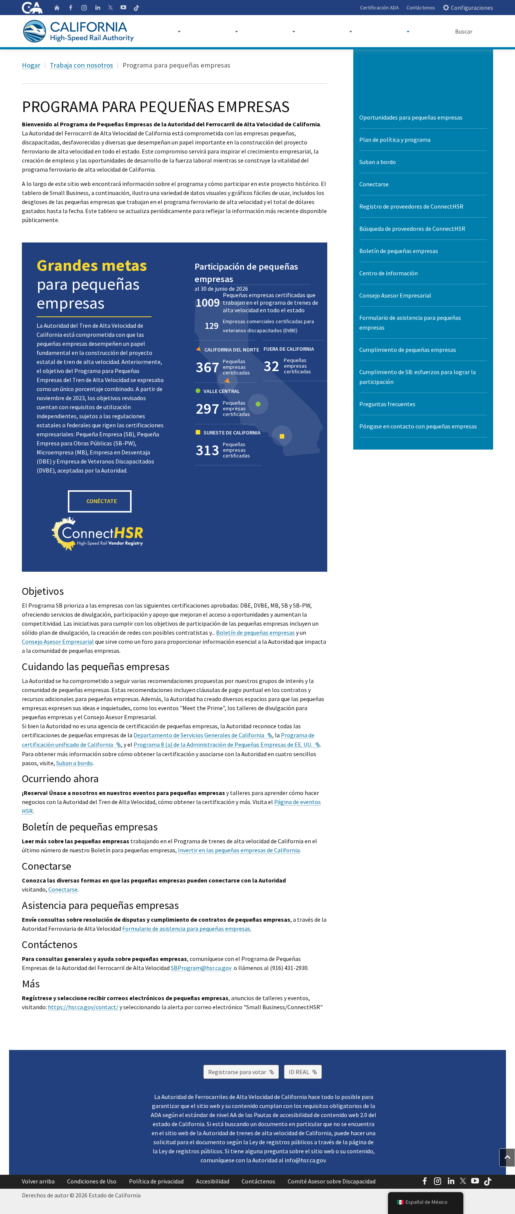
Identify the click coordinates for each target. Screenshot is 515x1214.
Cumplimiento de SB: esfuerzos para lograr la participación (417, 376)
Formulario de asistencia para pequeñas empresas (410, 322)
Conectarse (63, 889)
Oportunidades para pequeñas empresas (411, 117)
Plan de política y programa (395, 139)
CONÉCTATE (101, 501)
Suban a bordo (74, 763)
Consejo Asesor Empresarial (58, 641)
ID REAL (305, 1072)
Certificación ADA (379, 7)
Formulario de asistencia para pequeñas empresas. (186, 928)
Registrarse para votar (243, 1072)
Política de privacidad (156, 1181)
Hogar (31, 65)
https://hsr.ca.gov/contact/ (83, 1007)
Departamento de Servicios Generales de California (202, 735)
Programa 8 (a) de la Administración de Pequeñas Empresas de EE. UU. (226, 744)
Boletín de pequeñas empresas (255, 632)
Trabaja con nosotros (81, 65)
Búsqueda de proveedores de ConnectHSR (412, 228)
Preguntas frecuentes (387, 404)
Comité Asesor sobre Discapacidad (332, 1181)
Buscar (463, 31)
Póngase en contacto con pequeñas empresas (418, 426)
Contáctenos (420, 7)
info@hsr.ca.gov (305, 1160)
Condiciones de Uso (91, 1181)
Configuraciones (472, 7)
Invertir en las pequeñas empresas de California (239, 850)
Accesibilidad (212, 1181)
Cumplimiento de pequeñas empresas (407, 349)
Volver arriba (38, 1181)
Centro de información (388, 273)
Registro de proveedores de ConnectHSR (411, 206)
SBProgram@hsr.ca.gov (201, 968)
